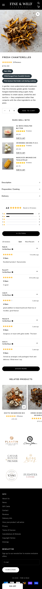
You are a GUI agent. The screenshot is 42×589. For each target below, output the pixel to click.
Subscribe (10, 570)
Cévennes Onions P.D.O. (27, 143)
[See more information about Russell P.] (37, 271)
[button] (11, 62)
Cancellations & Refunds (11, 534)
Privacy (5, 526)
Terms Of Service (8, 530)
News (4, 502)
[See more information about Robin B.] (37, 248)
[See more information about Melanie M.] (37, 320)
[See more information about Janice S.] (37, 343)
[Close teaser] (23, 583)
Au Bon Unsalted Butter (24, 127)
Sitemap (5, 542)
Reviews (5, 514)
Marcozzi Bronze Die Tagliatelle (26, 159)
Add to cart (28, 111)
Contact (5, 510)
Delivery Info (7, 518)
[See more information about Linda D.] (37, 294)
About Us (6, 498)
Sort (20, 242)
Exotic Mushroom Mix (14, 413)
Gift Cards (6, 506)
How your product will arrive (13, 522)
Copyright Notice (8, 538)
